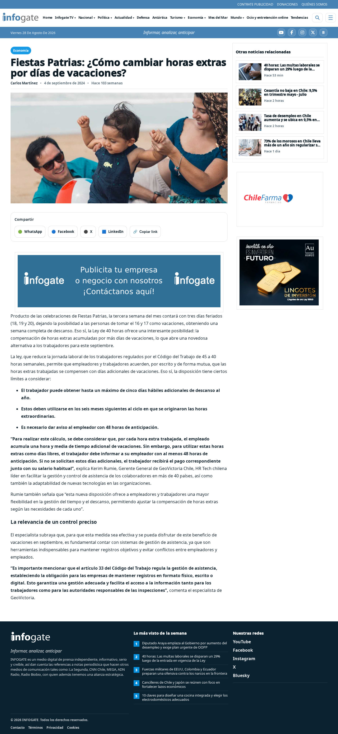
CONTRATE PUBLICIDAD (255, 4)
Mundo (236, 17)
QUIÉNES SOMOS (314, 4)
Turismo (176, 17)
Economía (195, 17)
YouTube (242, 642)
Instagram (244, 658)
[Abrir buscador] (317, 17)
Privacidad (54, 727)
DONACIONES (287, 4)
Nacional (85, 17)
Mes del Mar (218, 17)
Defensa (143, 17)
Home (47, 17)
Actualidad (123, 17)
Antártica (159, 17)
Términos (35, 727)
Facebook (243, 650)
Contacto (18, 727)
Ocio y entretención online (267, 17)
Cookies (73, 727)
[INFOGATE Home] (20, 17)
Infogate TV (64, 17)
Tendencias (299, 17)
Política (104, 17)
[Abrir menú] (330, 17)
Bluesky (241, 675)
